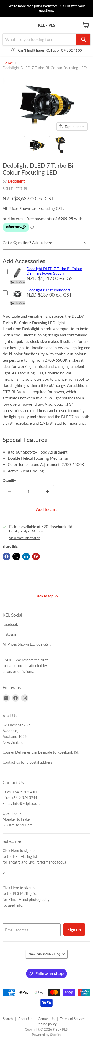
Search (8, 1019)
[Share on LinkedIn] (26, 556)
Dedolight (16, 181)
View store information (24, 538)
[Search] (83, 39)
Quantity (9, 480)
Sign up (74, 929)
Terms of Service (72, 1019)
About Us (25, 1019)
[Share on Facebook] (6, 556)
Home (8, 63)
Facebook (10, 624)
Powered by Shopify (46, 1035)
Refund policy (47, 1024)
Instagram (10, 634)
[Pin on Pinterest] (36, 556)
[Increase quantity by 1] (47, 491)
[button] (37, 145)
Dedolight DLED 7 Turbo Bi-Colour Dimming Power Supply (54, 271)
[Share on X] (16, 556)
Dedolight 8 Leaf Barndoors (48, 290)
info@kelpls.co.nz (26, 803)
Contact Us (46, 1019)
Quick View (17, 282)
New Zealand (44, 954)
